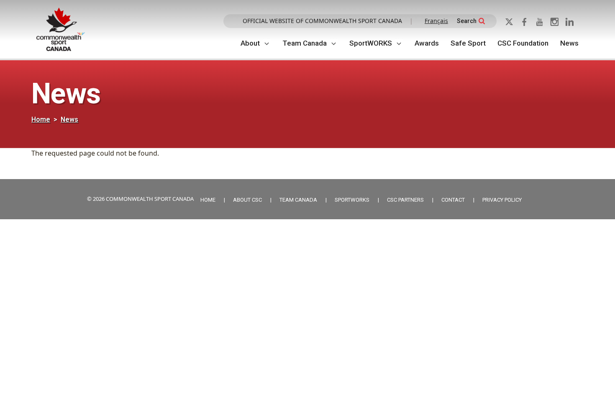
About (250, 43)
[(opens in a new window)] (511, 21)
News (569, 43)
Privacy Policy (502, 200)
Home (40, 119)
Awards (427, 43)
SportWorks (352, 200)
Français (436, 21)
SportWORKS (370, 43)
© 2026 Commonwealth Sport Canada (140, 199)
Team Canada (304, 43)
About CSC (247, 200)
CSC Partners (405, 200)
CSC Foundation (522, 43)
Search (467, 21)
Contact (453, 200)
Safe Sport (468, 43)
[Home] (64, 29)
